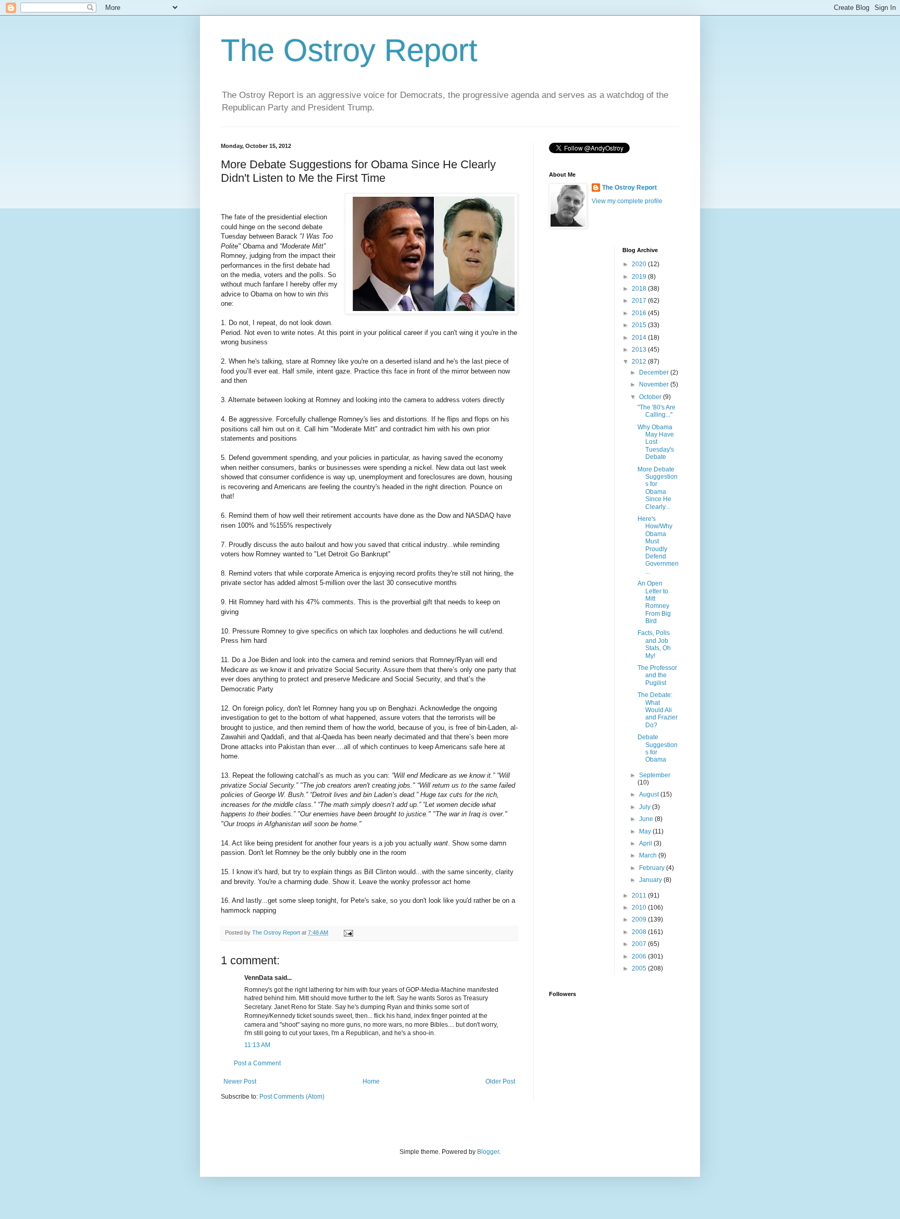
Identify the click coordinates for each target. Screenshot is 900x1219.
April (646, 843)
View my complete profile (627, 201)
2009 (640, 919)
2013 (640, 349)
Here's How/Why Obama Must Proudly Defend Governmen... (658, 545)
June (647, 819)
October (651, 397)
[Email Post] (348, 932)
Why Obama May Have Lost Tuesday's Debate (656, 442)
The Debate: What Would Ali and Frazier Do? (658, 710)
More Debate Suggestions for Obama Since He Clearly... (658, 488)
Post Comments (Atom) (291, 1096)
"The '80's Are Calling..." (657, 411)
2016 (640, 313)
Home (371, 1081)
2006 (640, 956)
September (654, 775)
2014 (640, 337)
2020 (640, 264)
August (649, 794)
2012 (640, 361)
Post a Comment (257, 1063)
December (654, 372)
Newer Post (239, 1081)
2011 (640, 895)
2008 (640, 932)
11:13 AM (257, 1045)
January (651, 880)
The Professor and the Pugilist (657, 675)
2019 (640, 276)
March (648, 855)
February (652, 868)
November (654, 384)
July (645, 807)
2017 (640, 300)
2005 (640, 968)
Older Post (500, 1081)
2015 (640, 325)
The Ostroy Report (349, 50)
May (646, 831)
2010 (640, 907)
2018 (640, 288)
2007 (640, 944)
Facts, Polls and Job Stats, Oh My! (654, 644)
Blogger (488, 1151)
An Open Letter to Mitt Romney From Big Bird (654, 602)
